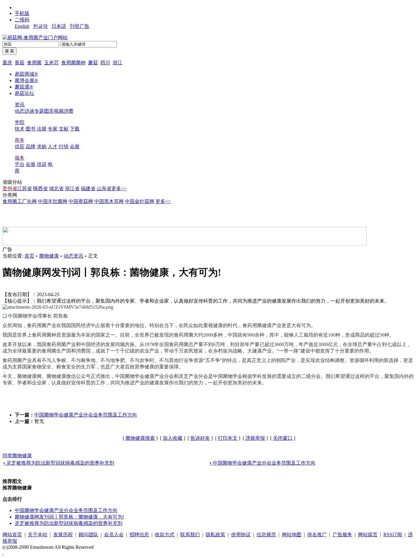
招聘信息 (139, 534)
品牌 (30, 146)
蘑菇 (93, 62)
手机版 (22, 13)
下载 (75, 128)
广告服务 (342, 534)
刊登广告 (79, 26)
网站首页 (12, 534)
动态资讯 (73, 255)
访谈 (29, 111)
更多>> (119, 188)
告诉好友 (200, 438)
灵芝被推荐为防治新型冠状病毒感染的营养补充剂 (68, 523)
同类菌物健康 (17, 455)
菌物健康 (49, 255)
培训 (42, 164)
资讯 (19, 104)
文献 (64, 128)
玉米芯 (51, 62)
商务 (19, 140)
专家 (53, 128)
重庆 (7, 62)
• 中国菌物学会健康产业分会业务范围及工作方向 (262, 463)
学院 (19, 122)
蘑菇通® (24, 86)
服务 (19, 157)
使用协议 (241, 534)
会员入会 (114, 534)
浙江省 (72, 188)
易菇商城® (26, 74)
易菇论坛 (24, 93)
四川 (105, 62)
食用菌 (34, 62)
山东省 (104, 188)
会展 (75, 146)
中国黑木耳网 (109, 201)
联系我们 (190, 534)
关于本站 (37, 534)
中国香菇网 (81, 201)
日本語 (58, 26)
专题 (39, 111)
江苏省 (24, 188)
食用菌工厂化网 (19, 201)
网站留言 (368, 534)
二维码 (22, 19)
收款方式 (164, 534)
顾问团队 (88, 534)
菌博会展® (26, 80)
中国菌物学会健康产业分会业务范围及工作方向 (85, 414)
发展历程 (63, 534)
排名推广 (317, 534)
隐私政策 (215, 534)
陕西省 (40, 188)
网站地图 (291, 534)
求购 (42, 146)
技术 (19, 128)
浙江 (117, 62)
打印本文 (227, 438)
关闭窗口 (283, 438)
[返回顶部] (3, 552)
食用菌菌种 (73, 62)
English (22, 26)
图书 (30, 128)
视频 (59, 111)
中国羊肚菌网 (52, 201)
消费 (68, 111)
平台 (19, 164)
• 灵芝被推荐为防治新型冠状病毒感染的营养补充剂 (58, 463)
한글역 (40, 26)
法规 (42, 128)
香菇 (19, 62)
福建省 (88, 188)
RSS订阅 (392, 534)
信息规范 (266, 534)
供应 (19, 146)
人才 (53, 146)
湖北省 (56, 188)
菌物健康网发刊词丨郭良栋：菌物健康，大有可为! (69, 516)
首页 (29, 255)
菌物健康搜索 (140, 438)
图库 (49, 111)
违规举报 (255, 438)
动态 (19, 111)
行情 (64, 146)
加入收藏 (172, 438)
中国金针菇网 (139, 201)
